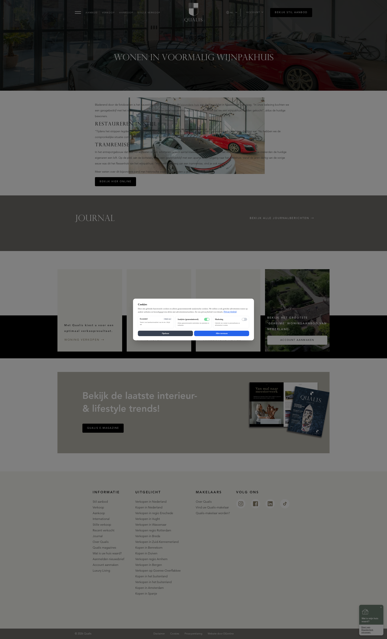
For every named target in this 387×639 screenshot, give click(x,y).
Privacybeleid (230, 311)
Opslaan (165, 333)
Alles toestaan (222, 333)
